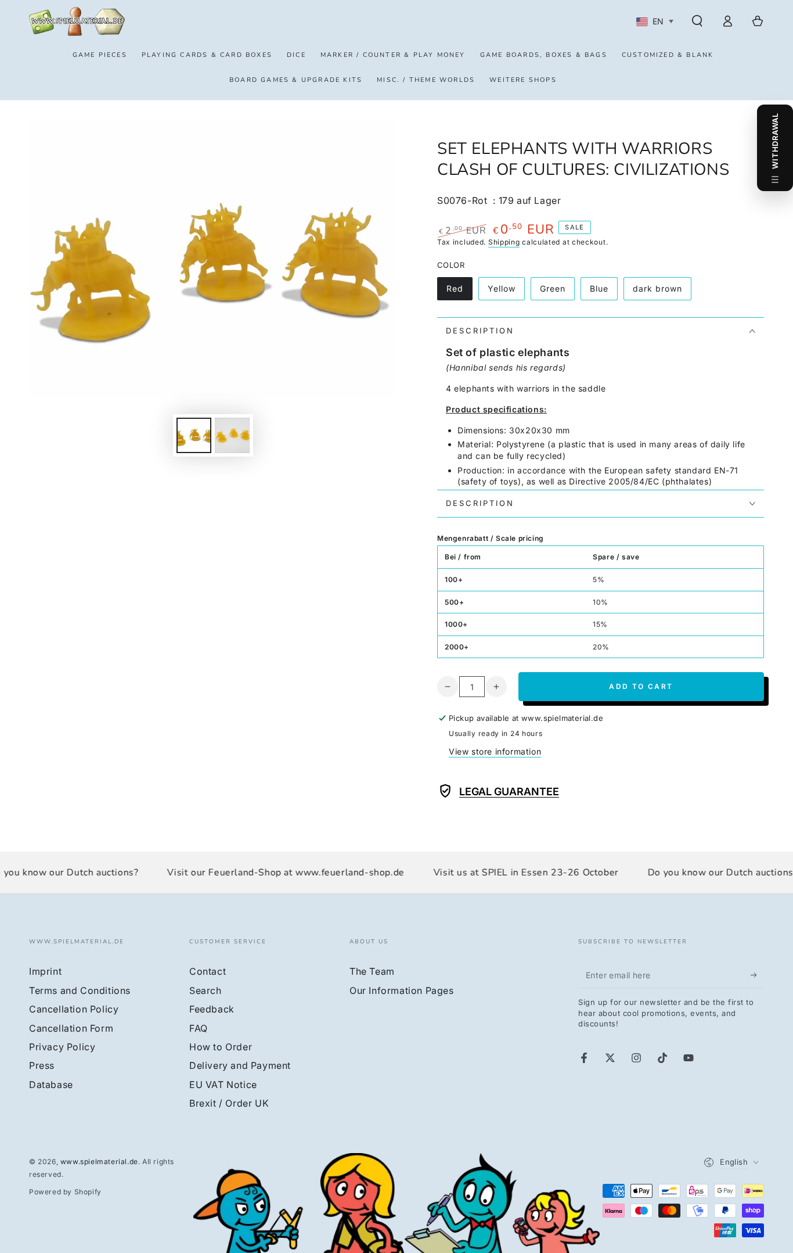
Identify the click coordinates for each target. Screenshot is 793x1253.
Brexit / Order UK (229, 1103)
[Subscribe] (757, 975)
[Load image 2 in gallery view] (232, 435)
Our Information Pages (401, 990)
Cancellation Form (71, 1028)
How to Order (220, 1047)
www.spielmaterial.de (99, 1161)
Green (557, 291)
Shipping (504, 242)
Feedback (212, 1009)
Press (42, 1065)
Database (51, 1084)
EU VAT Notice (223, 1084)
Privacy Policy (62, 1047)
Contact (207, 971)
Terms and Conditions (80, 990)
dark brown (657, 291)
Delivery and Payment (240, 1065)
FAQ (198, 1028)
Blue (603, 291)
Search (205, 990)
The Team (372, 971)
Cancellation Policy (73, 1009)
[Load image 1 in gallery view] (193, 435)
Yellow (506, 291)
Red (459, 291)
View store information (495, 751)
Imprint (45, 971)
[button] (697, 21)
